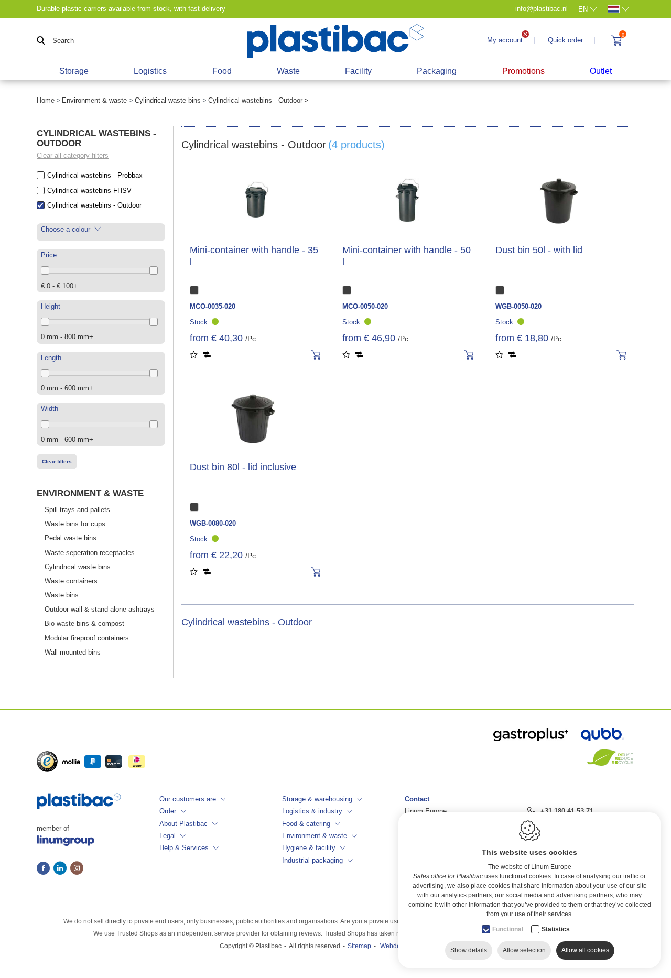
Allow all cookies (585, 950)
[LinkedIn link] (61, 869)
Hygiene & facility (309, 848)
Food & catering (306, 824)
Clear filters (57, 461)
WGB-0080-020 (213, 523)
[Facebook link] (45, 869)
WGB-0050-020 (518, 306)
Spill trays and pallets (77, 510)
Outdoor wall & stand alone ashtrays (100, 609)
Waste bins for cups (75, 524)
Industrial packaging (312, 860)
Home (46, 100)
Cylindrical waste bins (168, 100)
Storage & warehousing (317, 799)
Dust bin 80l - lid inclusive (243, 467)
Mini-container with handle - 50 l (406, 256)
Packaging (437, 71)
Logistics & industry (312, 811)
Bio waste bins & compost (84, 623)
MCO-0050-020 (365, 306)
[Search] (41, 41)
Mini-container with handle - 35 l (254, 256)
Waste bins (62, 595)
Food (222, 71)
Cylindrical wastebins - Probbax (95, 175)
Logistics (150, 71)
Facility (358, 71)
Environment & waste (94, 100)
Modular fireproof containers (87, 638)
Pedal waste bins (70, 538)
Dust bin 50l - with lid (538, 250)
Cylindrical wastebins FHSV (89, 190)
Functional (507, 929)
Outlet (601, 71)
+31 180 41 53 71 (566, 811)
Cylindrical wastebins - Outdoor (94, 205)
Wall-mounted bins (73, 652)
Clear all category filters (73, 155)
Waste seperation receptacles (90, 553)
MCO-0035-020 (212, 306)
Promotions (523, 71)
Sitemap (359, 946)
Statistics (556, 929)
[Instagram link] (76, 869)
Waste (288, 71)
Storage (74, 71)
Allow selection (524, 950)
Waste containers (71, 581)
